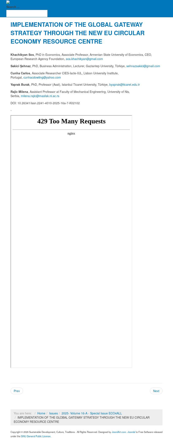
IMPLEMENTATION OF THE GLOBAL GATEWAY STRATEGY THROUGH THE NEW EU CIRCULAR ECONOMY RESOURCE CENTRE (78, 32)
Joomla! (131, 432)
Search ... (13, 7)
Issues (53, 413)
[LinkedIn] (14, 402)
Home (41, 413)
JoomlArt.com (119, 432)
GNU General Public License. (36, 436)
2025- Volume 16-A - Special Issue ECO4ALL (92, 413)
